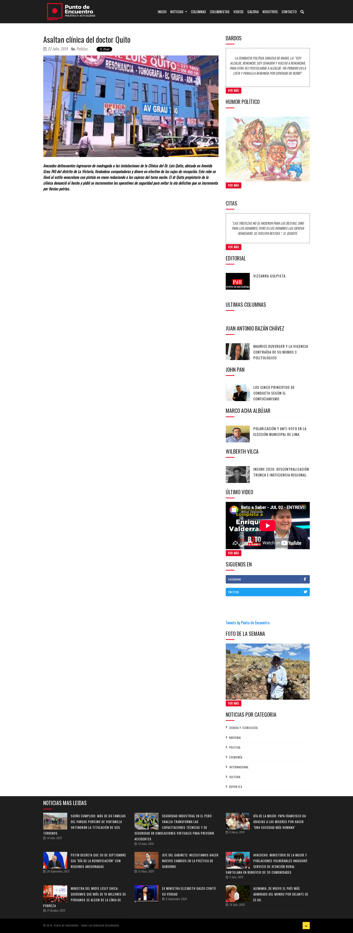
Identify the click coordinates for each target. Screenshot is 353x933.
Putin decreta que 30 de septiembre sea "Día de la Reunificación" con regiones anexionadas (98, 861)
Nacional (235, 738)
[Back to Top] (306, 925)
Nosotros (270, 11)
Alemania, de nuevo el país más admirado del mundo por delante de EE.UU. (280, 894)
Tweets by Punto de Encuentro (247, 623)
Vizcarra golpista (269, 275)
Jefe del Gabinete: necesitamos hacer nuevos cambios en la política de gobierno (190, 861)
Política (81, 49)
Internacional (239, 767)
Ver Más (233, 90)
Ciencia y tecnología (243, 728)
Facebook (234, 579)
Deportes (235, 787)
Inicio (163, 11)
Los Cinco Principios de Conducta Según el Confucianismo (274, 393)
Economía (235, 757)
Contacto (289, 11)
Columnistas (220, 11)
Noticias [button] (177, 11)
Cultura (234, 777)
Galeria (253, 11)
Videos (238, 11)
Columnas (198, 11)
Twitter (233, 592)
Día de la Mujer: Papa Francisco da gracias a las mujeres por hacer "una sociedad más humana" (279, 821)
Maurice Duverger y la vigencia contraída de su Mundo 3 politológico (280, 351)
